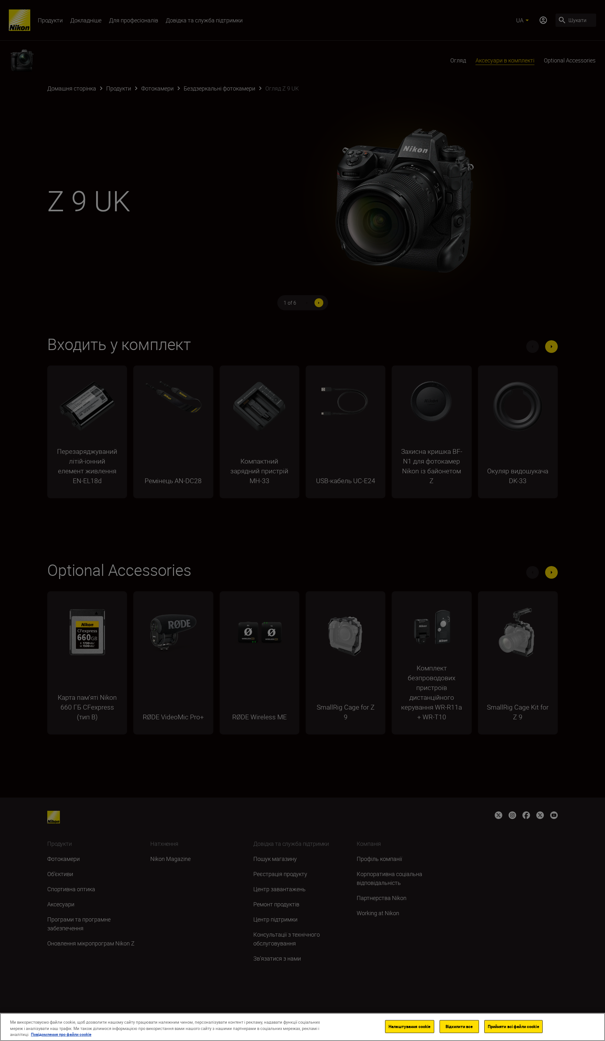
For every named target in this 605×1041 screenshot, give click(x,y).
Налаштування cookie (409, 1026)
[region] (302, 1027)
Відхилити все (459, 1026)
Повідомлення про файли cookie (61, 1034)
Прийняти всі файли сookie (513, 1026)
